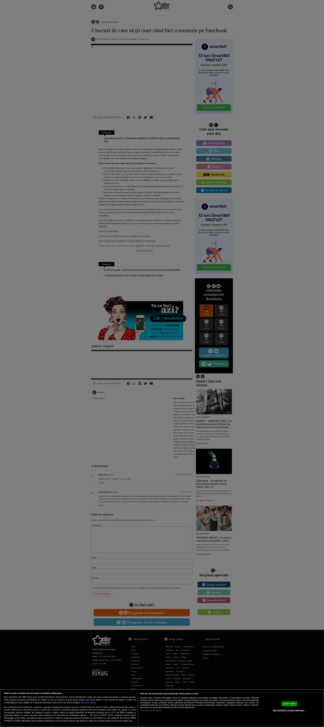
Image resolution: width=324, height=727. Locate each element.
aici (88, 715)
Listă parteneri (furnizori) (151, 710)
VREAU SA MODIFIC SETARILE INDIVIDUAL (289, 710)
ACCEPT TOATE (289, 704)
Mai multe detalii (88, 702)
